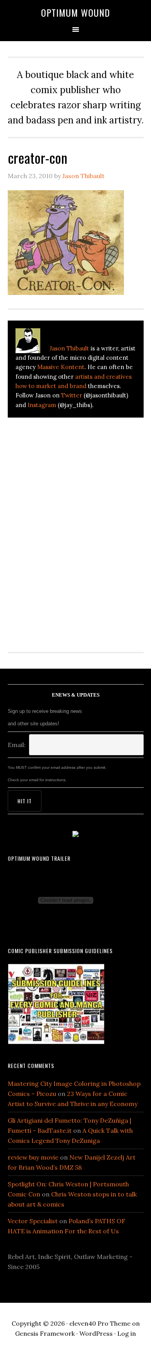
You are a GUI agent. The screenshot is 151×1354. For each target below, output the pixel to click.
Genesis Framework (45, 1333)
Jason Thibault (69, 348)
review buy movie (33, 1157)
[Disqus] (76, 530)
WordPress (96, 1333)
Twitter (71, 395)
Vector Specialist (33, 1221)
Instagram (41, 405)
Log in (126, 1333)
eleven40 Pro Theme (99, 1323)
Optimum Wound (75, 12)
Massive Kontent (60, 367)
